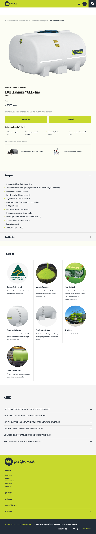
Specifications (10, 237)
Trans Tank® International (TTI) (11, 3)
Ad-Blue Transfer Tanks (13, 21)
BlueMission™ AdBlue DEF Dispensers (40, 21)
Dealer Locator (8, 475)
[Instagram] (66, 528)
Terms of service (86, 529)
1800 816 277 (71, 119)
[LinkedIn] (77, 528)
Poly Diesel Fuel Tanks (25, 21)
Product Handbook (9, 481)
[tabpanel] (48, 53)
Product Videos (8, 484)
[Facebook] (70, 528)
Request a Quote (26, 119)
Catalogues (7, 478)
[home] (5, 21)
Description (9, 175)
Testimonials (8, 486)
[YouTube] (74, 528)
